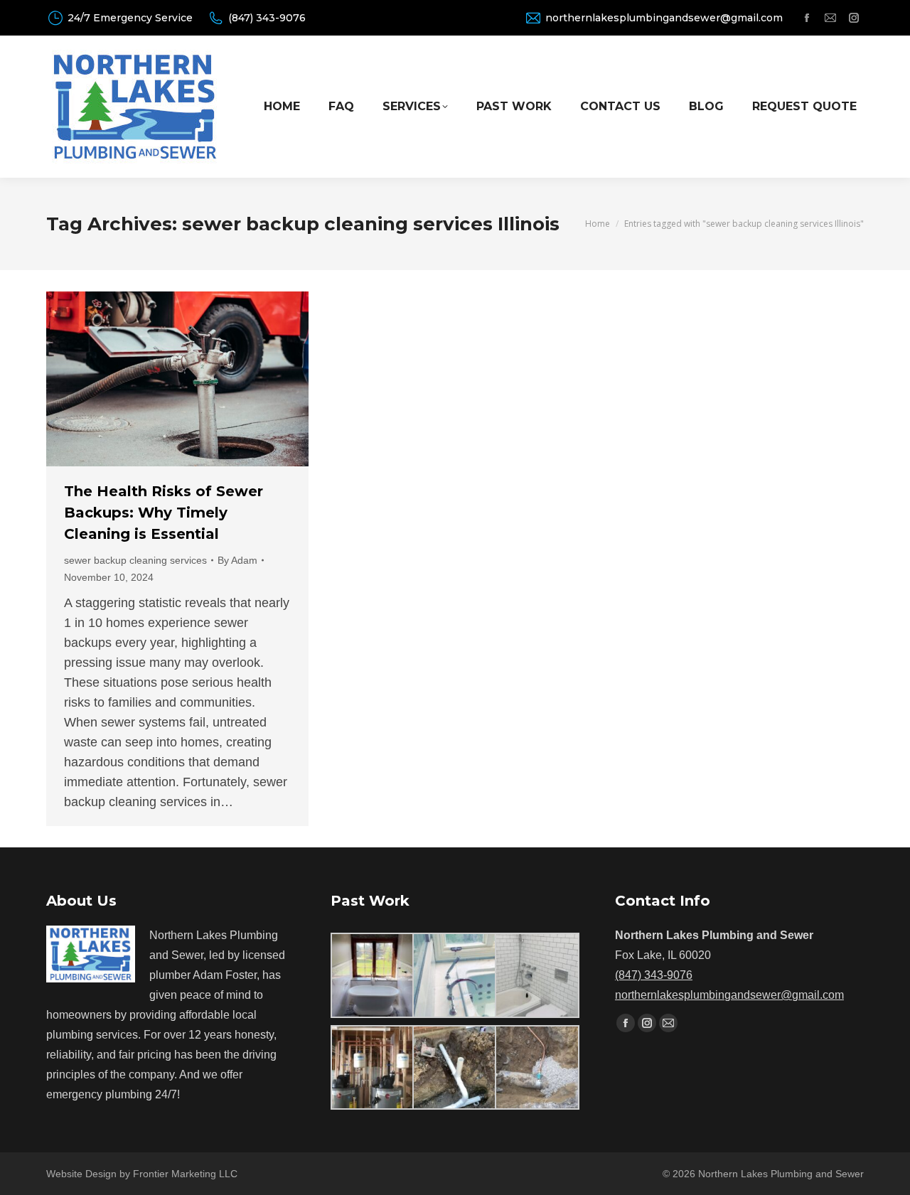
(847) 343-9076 (267, 17)
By (237, 560)
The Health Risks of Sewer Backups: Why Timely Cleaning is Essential (163, 512)
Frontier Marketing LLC (185, 1173)
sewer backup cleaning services (135, 560)
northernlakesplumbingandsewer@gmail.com (664, 17)
